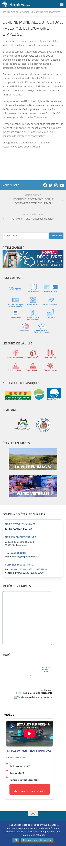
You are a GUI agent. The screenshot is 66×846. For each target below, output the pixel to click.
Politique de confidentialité (37, 840)
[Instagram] (56, 185)
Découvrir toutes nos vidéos (30, 791)
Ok (16, 840)
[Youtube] (61, 185)
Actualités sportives (48, 12)
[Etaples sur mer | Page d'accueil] (20, 4)
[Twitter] (51, 185)
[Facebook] (45, 185)
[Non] (61, 833)
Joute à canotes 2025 (20, 766)
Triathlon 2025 (17, 773)
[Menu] (62, 4)
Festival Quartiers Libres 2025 (24, 780)
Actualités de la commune (18, 12)
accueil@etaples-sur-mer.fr (25, 556)
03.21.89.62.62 (18, 553)
